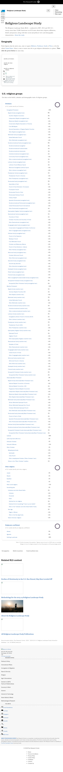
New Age (10, 509)
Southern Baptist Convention (16, 115)
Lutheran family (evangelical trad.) (17, 162)
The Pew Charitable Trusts (7, 743)
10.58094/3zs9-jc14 (15, 642)
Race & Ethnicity (5, 671)
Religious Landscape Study (16, 10)
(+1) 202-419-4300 (5, 656)
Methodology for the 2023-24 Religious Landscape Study (22, 597)
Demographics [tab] (5, 551)
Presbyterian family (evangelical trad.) (17, 173)
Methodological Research (8, 701)
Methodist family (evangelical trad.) (17, 134)
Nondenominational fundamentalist (18, 148)
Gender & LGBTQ (6, 682)
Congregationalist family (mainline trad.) (18, 350)
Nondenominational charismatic (17, 151)
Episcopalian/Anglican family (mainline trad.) (19, 330)
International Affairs (6, 665)
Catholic (9, 435)
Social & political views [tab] (32, 551)
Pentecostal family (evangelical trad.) (17, 181)
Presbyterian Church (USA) (16, 325)
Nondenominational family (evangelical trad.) (19, 143)
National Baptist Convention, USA (17, 386)
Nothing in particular (12, 537)
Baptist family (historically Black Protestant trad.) (20, 380)
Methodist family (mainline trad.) (16, 297)
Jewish (8, 473)
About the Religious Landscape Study (15, 616)
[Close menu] (53, 6)
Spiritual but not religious (15, 501)
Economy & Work (6, 687)
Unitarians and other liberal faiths (16, 490)
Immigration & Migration (8, 668)
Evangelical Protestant (12, 110)
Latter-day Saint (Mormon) (13, 438)
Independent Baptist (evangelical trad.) (19, 118)
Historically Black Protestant (14, 377)
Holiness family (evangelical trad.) (16, 233)
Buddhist (9, 479)
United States (9, 48)
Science (3, 690)
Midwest (33, 46)
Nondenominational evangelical (17, 146)
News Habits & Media (7, 697)
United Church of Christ (15, 352)
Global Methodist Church (15, 137)
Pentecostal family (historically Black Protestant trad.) (22, 413)
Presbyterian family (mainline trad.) (17, 322)
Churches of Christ (14, 217)
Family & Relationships (7, 684)
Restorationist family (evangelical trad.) (18, 214)
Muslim (8, 476)
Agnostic (9, 534)
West (50, 46)
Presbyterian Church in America (17, 176)
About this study (19, 35)
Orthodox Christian (11, 441)
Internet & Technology (7, 694)
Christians (8, 104)
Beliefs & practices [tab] (18, 551)
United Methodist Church (15, 300)
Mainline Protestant (12, 286)
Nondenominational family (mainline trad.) (19, 305)
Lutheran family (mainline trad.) (16, 314)
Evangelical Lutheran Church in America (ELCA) (21, 316)
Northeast (40, 46)
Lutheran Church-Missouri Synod (17, 165)
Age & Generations (6, 678)
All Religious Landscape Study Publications (17, 634)
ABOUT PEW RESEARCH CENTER (8, 738)
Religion (3, 675)
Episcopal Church (13, 333)
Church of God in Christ (15, 416)
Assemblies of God (14, 184)
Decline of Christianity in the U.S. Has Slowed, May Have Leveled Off (26, 579)
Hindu (8, 481)
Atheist (8, 531)
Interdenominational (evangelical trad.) (19, 154)
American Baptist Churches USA (17, 292)
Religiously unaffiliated (12, 525)
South (45, 46)
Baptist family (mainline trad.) (15, 289)
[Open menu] (48, 10)
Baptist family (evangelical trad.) (16, 113)
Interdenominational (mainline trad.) (18, 308)
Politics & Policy (5, 661)
